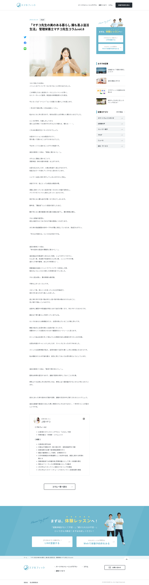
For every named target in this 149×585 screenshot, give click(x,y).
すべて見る (119, 112)
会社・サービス (103, 146)
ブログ (42, 20)
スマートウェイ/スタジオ (106, 118)
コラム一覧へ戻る (59, 486)
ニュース (100, 140)
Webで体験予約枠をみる (110, 47)
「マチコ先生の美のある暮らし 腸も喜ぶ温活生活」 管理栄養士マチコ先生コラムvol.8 (51, 557)
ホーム (25, 557)
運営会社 (26, 582)
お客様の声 (101, 124)
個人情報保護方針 (34, 582)
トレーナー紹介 (103, 129)
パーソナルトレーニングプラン (66, 566)
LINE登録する (110, 39)
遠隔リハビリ (60, 571)
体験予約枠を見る (124, 5)
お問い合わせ (116, 567)
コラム (86, 566)
